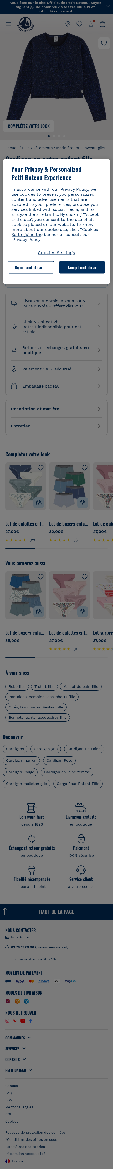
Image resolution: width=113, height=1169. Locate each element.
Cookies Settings (56, 252)
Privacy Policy (26, 239)
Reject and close (28, 267)
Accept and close (82, 267)
